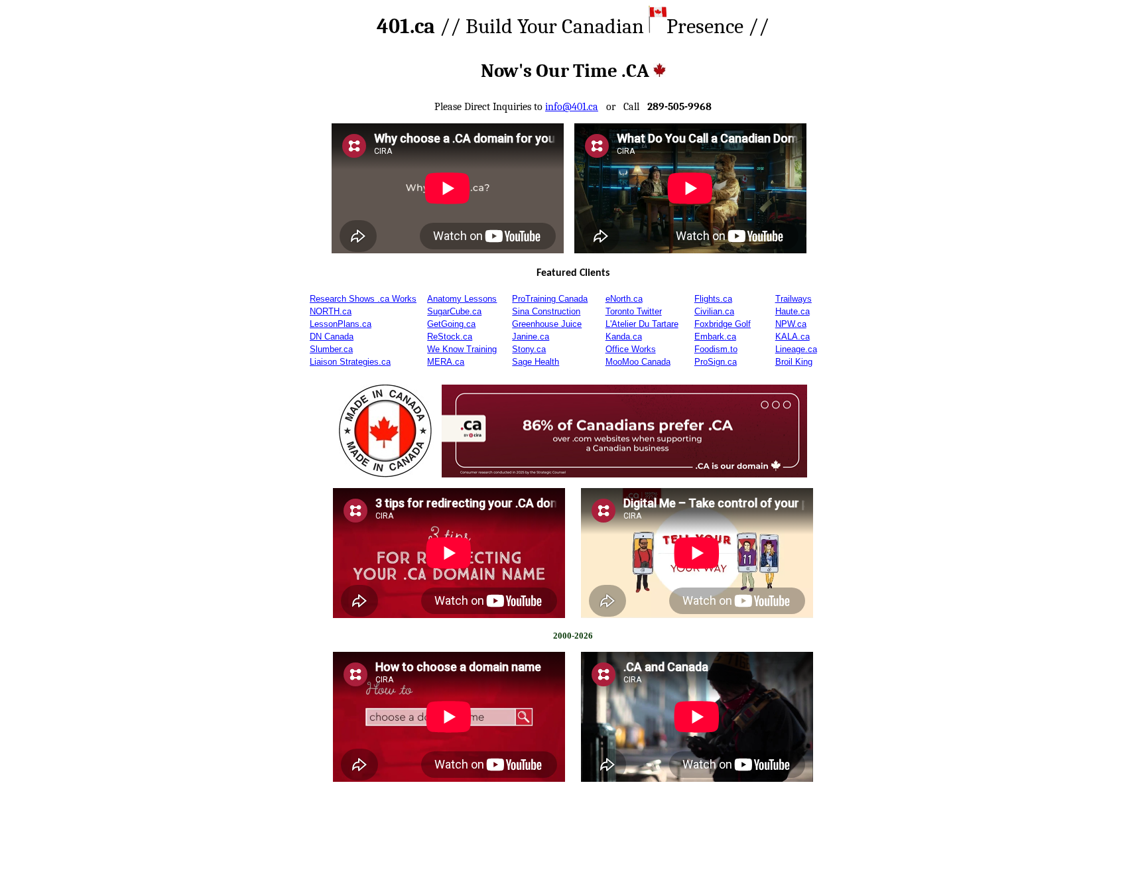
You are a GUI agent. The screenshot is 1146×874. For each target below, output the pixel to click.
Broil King (793, 362)
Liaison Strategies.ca (350, 362)
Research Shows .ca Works (363, 299)
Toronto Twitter (633, 311)
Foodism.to (715, 349)
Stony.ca (529, 349)
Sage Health (535, 362)
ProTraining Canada (550, 299)
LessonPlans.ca (340, 324)
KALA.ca (792, 337)
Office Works (630, 349)
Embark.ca (715, 337)
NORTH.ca (330, 311)
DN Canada (331, 337)
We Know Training (462, 349)
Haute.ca (792, 311)
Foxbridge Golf (722, 324)
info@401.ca (571, 107)
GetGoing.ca (451, 324)
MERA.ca (445, 362)
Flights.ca (713, 299)
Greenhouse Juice (547, 324)
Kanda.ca (623, 337)
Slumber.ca (331, 349)
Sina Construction (546, 311)
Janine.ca (530, 337)
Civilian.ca (714, 311)
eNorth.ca (624, 299)
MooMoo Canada (637, 362)
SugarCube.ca (454, 311)
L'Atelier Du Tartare (641, 324)
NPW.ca (790, 324)
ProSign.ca (715, 362)
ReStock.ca (449, 337)
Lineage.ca (796, 349)
